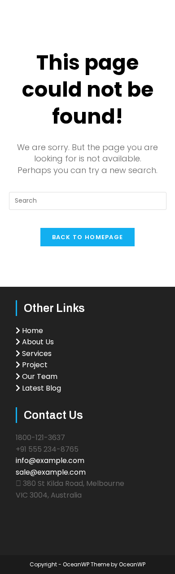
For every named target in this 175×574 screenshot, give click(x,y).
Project (34, 365)
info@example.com (50, 460)
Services (36, 353)
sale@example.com (51, 472)
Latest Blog (40, 388)
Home (31, 330)
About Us (37, 342)
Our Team (38, 376)
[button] (164, 13)
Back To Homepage (87, 237)
